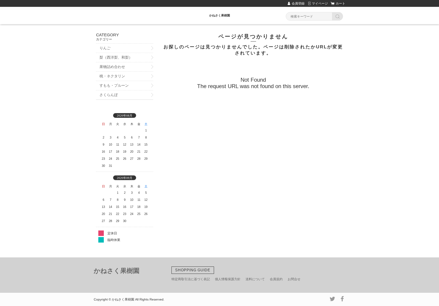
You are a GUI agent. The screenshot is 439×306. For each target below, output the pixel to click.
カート (340, 3)
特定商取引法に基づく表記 (190, 279)
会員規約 (276, 279)
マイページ (320, 3)
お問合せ (294, 279)
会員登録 (298, 3)
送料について (255, 279)
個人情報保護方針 (228, 279)
